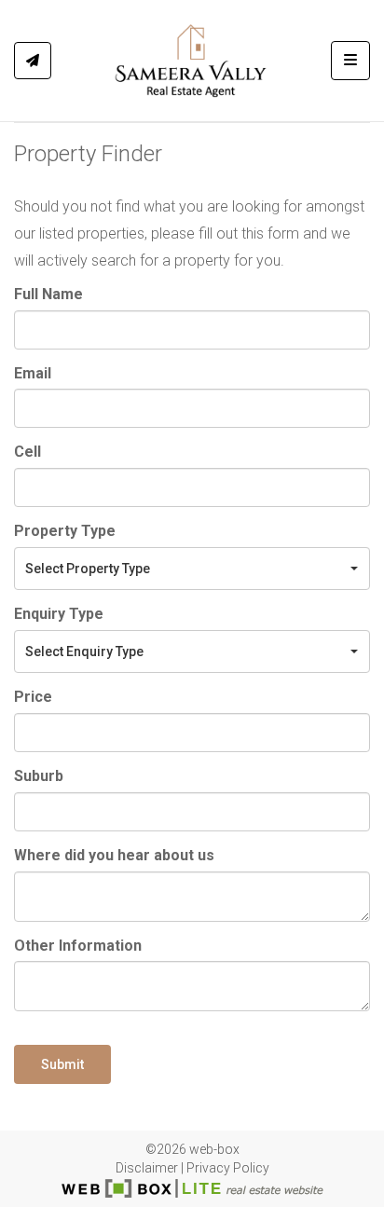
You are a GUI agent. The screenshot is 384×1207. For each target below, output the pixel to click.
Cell (27, 451)
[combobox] (192, 568)
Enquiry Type (58, 614)
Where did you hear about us (114, 855)
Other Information (78, 945)
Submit (62, 1064)
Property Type (65, 531)
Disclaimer (147, 1167)
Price (33, 697)
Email (32, 373)
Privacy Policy (227, 1167)
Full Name (48, 294)
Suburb (38, 776)
